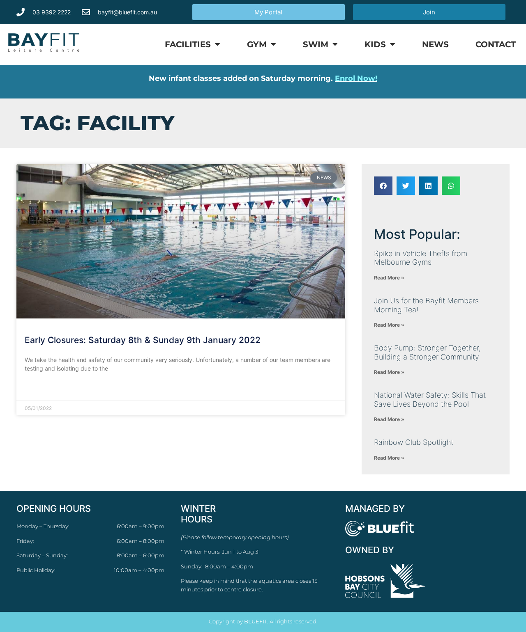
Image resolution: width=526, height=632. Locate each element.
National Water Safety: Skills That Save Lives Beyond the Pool (430, 399)
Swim (315, 44)
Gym (257, 44)
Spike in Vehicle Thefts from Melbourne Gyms (420, 258)
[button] (383, 185)
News (435, 44)
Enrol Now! (356, 78)
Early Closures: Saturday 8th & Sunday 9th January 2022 (143, 340)
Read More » (41, 388)
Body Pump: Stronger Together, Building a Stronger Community (427, 352)
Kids (375, 44)
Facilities (188, 44)
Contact (495, 44)
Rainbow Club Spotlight (413, 442)
